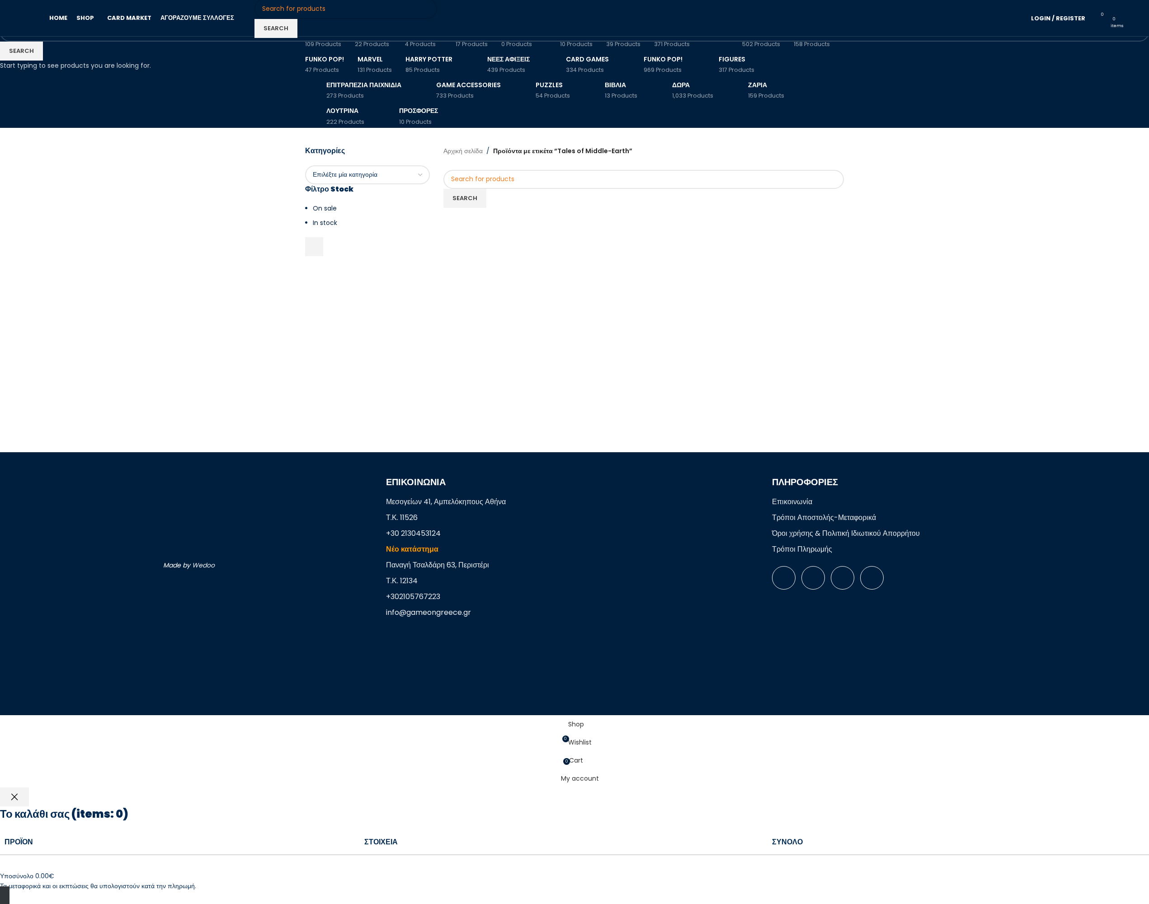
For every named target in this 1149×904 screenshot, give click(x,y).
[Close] (14, 796)
